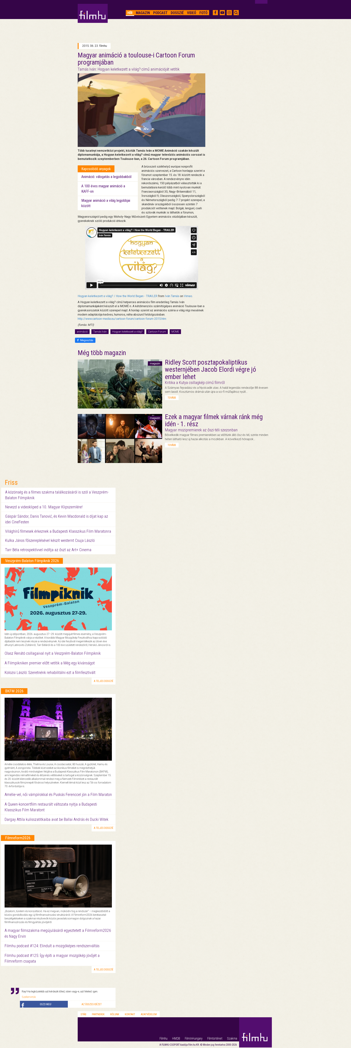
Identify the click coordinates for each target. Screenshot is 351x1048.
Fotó (203, 13)
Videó (191, 13)
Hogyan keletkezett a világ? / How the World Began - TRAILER (117, 296)
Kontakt (130, 1014)
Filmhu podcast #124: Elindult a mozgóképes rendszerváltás (52, 946)
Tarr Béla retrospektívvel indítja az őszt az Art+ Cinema (48, 550)
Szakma (232, 1038)
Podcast (160, 13)
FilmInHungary (194, 1038)
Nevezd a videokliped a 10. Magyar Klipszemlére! (44, 507)
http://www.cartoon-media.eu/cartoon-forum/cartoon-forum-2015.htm (122, 318)
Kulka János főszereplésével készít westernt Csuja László (50, 540)
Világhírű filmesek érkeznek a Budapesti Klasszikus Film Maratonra (58, 531)
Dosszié (177, 13)
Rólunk (114, 1014)
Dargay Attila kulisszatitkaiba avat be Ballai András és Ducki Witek (56, 819)
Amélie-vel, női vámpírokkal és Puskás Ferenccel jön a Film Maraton (58, 794)
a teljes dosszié (103, 681)
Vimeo (188, 296)
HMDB (176, 1038)
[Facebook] (215, 12)
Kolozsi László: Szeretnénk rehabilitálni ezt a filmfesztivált (50, 672)
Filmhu (163, 1038)
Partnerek (98, 1014)
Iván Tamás (172, 296)
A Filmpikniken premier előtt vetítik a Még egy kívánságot (50, 663)
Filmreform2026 (18, 838)
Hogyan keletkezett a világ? (127, 331)
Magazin (143, 13)
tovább (172, 397)
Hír (130, 13)
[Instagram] (229, 12)
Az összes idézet (92, 1004)
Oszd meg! (45, 1004)
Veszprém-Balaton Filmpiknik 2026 (32, 560)
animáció (82, 331)
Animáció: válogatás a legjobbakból (106, 177)
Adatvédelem (149, 1014)
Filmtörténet (214, 1038)
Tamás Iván (100, 331)
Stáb (83, 1014)
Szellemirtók (29, 996)
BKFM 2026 (14, 691)
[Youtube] (222, 12)
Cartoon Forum (157, 331)
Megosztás (86, 340)
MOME (175, 331)
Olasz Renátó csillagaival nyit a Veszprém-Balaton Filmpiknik (53, 653)
